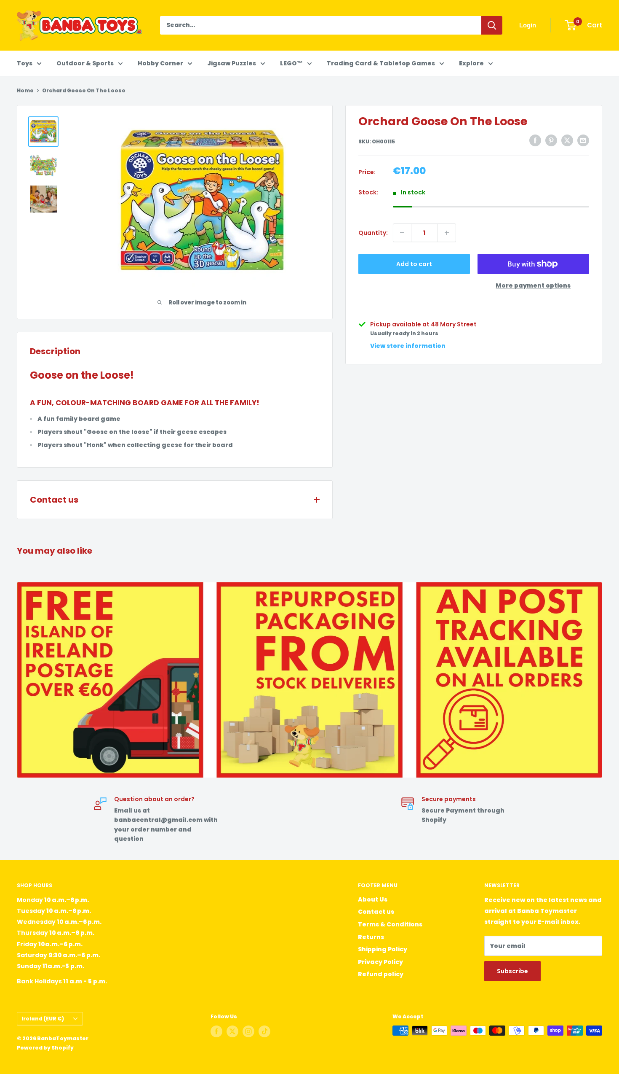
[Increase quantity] (447, 233)
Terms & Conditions (390, 924)
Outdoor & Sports (85, 63)
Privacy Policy (380, 962)
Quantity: (373, 233)
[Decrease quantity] (402, 233)
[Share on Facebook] (535, 140)
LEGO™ (291, 63)
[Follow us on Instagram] (248, 1031)
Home (25, 90)
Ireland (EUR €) (42, 1018)
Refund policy (380, 974)
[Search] (491, 25)
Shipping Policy (382, 949)
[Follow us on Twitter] (232, 1031)
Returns (371, 937)
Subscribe (512, 971)
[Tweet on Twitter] (567, 140)
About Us (372, 899)
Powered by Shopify (45, 1047)
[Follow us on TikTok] (264, 1031)
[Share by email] (583, 140)
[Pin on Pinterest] (551, 140)
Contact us (376, 911)
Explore (471, 63)
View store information (408, 346)
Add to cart (414, 264)
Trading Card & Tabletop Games (381, 63)
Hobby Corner (160, 63)
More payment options (533, 285)
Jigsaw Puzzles (231, 63)
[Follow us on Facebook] (216, 1031)
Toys (24, 63)
